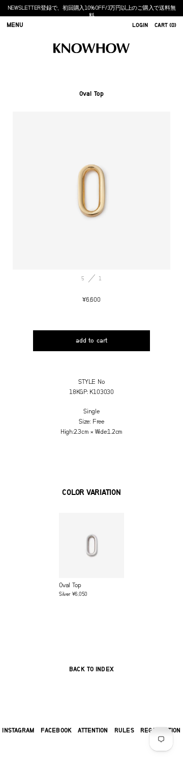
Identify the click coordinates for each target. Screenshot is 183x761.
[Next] (131, 191)
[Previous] (52, 191)
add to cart (91, 340)
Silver (73, 589)
